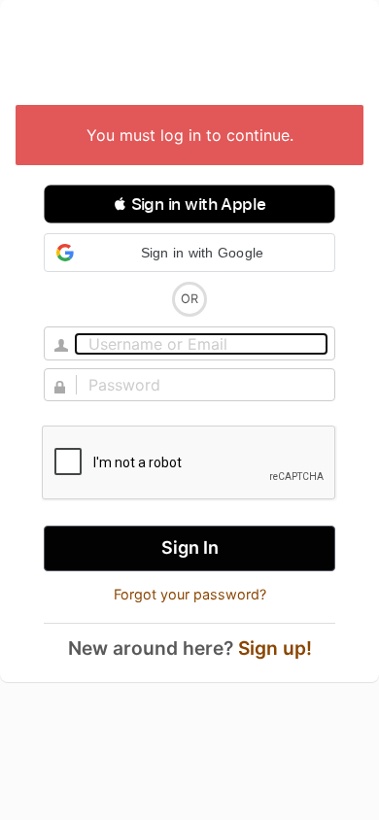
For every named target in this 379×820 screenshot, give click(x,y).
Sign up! (275, 648)
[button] (189, 204)
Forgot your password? (190, 594)
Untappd (189, 54)
